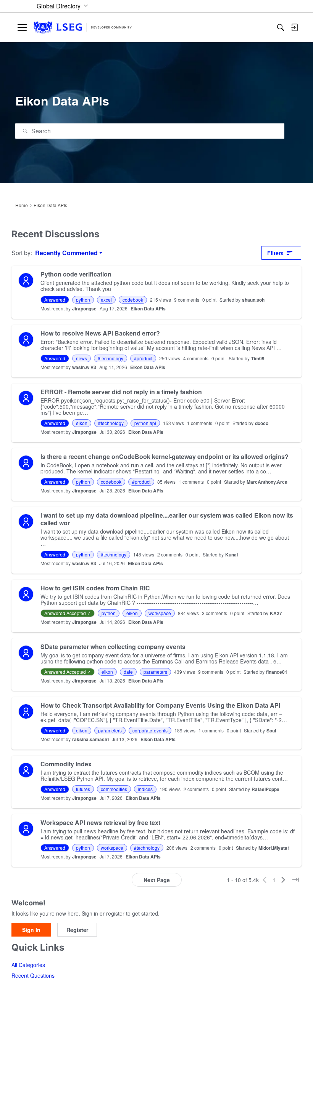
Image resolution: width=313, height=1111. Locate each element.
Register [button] (77, 930)
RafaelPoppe (265, 789)
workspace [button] (159, 613)
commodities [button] (114, 789)
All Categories (28, 965)
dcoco (261, 423)
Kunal (231, 554)
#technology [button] (110, 358)
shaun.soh (253, 299)
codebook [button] (133, 299)
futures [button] (83, 789)
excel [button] (106, 299)
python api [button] (145, 423)
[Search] (280, 27)
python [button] (83, 299)
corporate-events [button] (150, 730)
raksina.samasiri (90, 739)
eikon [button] (81, 423)
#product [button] (143, 358)
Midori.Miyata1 (274, 847)
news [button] (81, 358)
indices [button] (145, 789)
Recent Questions (33, 975)
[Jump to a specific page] (295, 880)
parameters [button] (155, 671)
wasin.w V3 (84, 367)
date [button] (128, 671)
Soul (271, 730)
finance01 (276, 671)
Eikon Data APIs (148, 308)
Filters (275, 253)
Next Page (157, 880)
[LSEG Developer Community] (83, 27)
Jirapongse (84, 308)
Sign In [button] (31, 930)
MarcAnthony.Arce (267, 481)
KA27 (276, 613)
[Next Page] (283, 880)
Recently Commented (66, 252)
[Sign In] (294, 27)
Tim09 (258, 358)
